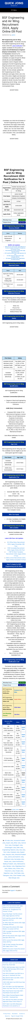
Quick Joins (14, 3)
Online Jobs (19, 868)
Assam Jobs (9, 843)
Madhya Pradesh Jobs (10, 864)
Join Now (22, 220)
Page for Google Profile (17, 1016)
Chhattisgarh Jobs (10, 847)
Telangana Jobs (7, 875)
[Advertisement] (14, 105)
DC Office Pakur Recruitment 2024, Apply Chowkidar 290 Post (16, 544)
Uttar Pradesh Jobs (19, 875)
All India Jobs (9, 840)
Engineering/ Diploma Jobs (10, 850)
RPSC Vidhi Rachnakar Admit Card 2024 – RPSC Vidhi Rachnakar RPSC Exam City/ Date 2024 (14, 969)
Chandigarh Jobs (17, 845)
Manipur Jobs (10, 866)
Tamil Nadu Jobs (19, 873)
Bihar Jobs (17, 843)
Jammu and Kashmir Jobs (16, 857)
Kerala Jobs (7, 861)
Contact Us (22, 1013)
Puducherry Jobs (10, 871)
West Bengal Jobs (14, 878)
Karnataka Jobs (19, 859)
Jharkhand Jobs (9, 859)
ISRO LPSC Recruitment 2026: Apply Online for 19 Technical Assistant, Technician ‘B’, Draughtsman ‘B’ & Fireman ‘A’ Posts (15, 248)
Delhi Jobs (20, 847)
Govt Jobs (7, 852)
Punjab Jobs (19, 871)
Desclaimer (15, 1013)
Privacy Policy (6, 1013)
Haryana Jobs (10, 854)
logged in (13, 890)
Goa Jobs (22, 850)
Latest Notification (17, 861)
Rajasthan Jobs (8, 873)
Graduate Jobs (14, 852)
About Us (7, 1016)
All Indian (9, 519)
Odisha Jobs (12, 868)
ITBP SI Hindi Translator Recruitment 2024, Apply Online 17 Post (16, 554)
